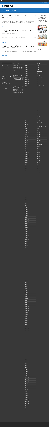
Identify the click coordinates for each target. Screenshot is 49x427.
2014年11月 (27, 330)
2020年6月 (27, 209)
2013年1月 (27, 375)
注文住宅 (38, 160)
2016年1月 (27, 304)
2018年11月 (27, 237)
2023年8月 (27, 136)
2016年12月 (27, 284)
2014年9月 (27, 334)
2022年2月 (27, 172)
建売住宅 (38, 142)
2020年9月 (27, 203)
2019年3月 (27, 229)
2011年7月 (27, 409)
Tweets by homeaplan (41, 51)
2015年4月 (27, 322)
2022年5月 (27, 166)
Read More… (4, 24)
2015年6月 (27, 318)
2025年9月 (27, 85)
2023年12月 (27, 128)
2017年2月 (27, 280)
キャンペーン (39, 79)
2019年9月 (27, 223)
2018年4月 (27, 251)
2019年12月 (27, 219)
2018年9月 (27, 241)
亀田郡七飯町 (39, 112)
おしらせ (38, 73)
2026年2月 (27, 75)
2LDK (38, 65)
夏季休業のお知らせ (42, 25)
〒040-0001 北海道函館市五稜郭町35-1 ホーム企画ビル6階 (7, 79)
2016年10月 (27, 288)
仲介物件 (38, 118)
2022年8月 (27, 160)
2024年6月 (27, 116)
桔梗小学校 (38, 154)
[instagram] (46, 3)
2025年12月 (27, 79)
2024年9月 (27, 110)
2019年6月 (27, 227)
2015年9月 (27, 312)
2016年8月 (27, 292)
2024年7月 (27, 114)
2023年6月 (27, 140)
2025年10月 (27, 83)
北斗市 (38, 130)
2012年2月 (27, 395)
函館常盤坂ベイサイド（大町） (42, 126)
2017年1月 (27, 282)
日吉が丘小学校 (39, 144)
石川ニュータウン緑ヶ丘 (41, 168)
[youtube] (45, 3)
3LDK (38, 67)
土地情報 (38, 136)
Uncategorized (9, 33)
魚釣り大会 (38, 172)
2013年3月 (27, 371)
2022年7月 (27, 162)
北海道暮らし (39, 132)
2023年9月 (27, 134)
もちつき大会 (39, 75)
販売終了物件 (39, 170)
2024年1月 (27, 126)
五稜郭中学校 (39, 114)
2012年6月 (27, 389)
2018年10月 (27, 239)
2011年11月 (27, 401)
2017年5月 (27, 274)
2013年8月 (27, 361)
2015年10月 (27, 310)
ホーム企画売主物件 (40, 91)
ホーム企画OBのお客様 (40, 85)
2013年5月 (27, 367)
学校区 (38, 138)
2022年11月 (27, 154)
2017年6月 (27, 272)
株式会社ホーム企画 (15, 33)
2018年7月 (27, 245)
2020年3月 (27, 215)
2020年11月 (27, 199)
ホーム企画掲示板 (4, 88)
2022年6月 (27, 164)
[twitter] (44, 3)
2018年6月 (27, 247)
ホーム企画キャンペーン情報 (41, 89)
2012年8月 (27, 385)
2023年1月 (27, 150)
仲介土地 (38, 116)
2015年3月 (27, 324)
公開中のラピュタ (39, 122)
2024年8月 (27, 112)
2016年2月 (27, 302)
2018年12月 (27, 235)
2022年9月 (27, 158)
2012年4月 (27, 391)
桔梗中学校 (38, 152)
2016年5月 (27, 296)
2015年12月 (27, 306)
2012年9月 (27, 383)
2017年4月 (27, 276)
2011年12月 (27, 399)
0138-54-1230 (4, 82)
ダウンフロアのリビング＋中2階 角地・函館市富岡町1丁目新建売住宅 (18, 75)
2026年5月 (27, 71)
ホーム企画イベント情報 (41, 87)
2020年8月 (27, 205)
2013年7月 (27, 363)
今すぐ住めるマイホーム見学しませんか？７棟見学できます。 (18, 46)
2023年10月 (27, 132)
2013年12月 (27, 353)
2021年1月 (27, 195)
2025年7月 (27, 89)
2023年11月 (27, 130)
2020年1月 (27, 217)
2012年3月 (27, 393)
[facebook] (42, 3)
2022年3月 (27, 170)
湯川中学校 (38, 166)
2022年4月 (27, 168)
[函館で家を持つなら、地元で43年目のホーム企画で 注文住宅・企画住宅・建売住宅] (6, 6)
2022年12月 (27, 152)
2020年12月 (27, 197)
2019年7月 (27, 225)
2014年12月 (27, 328)
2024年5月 (27, 118)
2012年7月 (27, 387)
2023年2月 (27, 148)
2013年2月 (27, 373)
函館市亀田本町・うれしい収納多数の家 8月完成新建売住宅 (42, 33)
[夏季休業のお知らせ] (42, 28)
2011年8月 (27, 407)
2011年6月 (27, 411)
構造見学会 (38, 158)
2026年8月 (27, 65)
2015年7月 (27, 316)
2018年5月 (27, 249)
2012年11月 (27, 379)
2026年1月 (27, 77)
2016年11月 (27, 286)
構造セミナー (39, 156)
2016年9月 (27, 290)
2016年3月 (27, 300)
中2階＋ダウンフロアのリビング (18, 95)
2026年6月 (27, 69)
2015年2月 (27, 326)
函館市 (38, 124)
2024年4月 (27, 120)
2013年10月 (27, 357)
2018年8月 (27, 243)
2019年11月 (27, 221)
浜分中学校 (38, 162)
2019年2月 (27, 231)
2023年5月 (27, 142)
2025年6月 (27, 91)
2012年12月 (27, 377)
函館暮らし (38, 128)
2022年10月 (27, 156)
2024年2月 (27, 124)
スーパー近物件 (39, 81)
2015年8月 (27, 314)
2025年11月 (27, 81)
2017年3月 (27, 278)
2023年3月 (27, 146)
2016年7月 (27, 294)
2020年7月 (27, 207)
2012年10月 (27, 381)
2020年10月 (27, 201)
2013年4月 (27, 369)
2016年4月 (27, 298)
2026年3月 (27, 73)
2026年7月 (27, 67)
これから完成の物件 (5, 73)
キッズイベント (39, 77)
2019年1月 (27, 233)
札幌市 (38, 150)
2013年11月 (27, 355)
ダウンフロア (39, 83)
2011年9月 (27, 405)
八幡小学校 (38, 120)
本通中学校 (38, 146)
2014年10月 (27, 332)
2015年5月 (27, 320)
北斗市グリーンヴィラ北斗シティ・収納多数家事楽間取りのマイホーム (18, 79)
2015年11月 (27, 308)
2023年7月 (27, 138)
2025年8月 (27, 87)
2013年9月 (27, 359)
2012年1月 (27, 397)
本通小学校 (38, 148)
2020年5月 (27, 211)
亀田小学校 (38, 110)
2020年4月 (27, 213)
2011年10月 (27, 403)
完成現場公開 (39, 140)
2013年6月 (27, 365)
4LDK (38, 69)
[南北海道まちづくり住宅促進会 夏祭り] (42, 44)
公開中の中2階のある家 (5, 65)
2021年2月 (27, 193)
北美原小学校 (39, 134)
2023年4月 (27, 144)
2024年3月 (27, 122)
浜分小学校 (38, 164)
